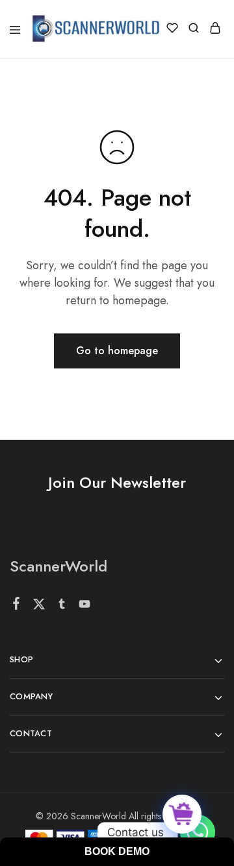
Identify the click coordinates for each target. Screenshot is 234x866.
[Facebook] (16, 606)
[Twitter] (39, 606)
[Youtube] (84, 606)
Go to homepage (117, 350)
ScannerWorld (58, 566)
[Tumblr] (62, 606)
